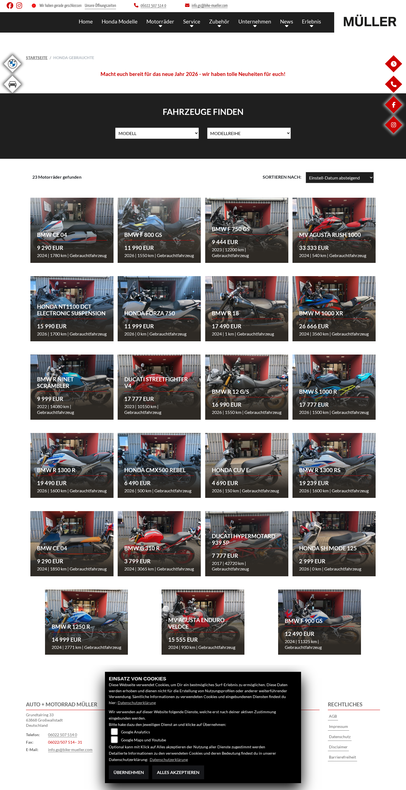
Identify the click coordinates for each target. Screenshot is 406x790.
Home (86, 21)
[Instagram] (393, 131)
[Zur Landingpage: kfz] (12, 93)
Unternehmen (254, 21)
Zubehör (219, 21)
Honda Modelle (120, 21)
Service (191, 21)
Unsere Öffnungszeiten (100, 6)
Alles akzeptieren (178, 772)
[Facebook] (393, 111)
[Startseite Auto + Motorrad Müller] (370, 21)
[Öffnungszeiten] (393, 70)
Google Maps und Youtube (143, 740)
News (286, 21)
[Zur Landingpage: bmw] (12, 73)
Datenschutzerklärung (137, 702)
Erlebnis (311, 21)
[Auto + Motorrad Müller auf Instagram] (20, 7)
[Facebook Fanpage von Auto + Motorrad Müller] (11, 7)
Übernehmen (129, 772)
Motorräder (160, 21)
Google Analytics (135, 732)
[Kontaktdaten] (393, 91)
